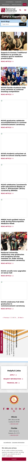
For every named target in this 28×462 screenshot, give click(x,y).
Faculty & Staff (18, 2)
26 (18, 317)
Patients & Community (16, 4)
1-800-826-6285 (14, 424)
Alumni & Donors (5, 4)
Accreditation (7, 442)
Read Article (6, 61)
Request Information (12, 379)
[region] (14, 454)
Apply (12, 375)
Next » (22, 317)
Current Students (9, 2)
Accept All (14, 459)
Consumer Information (18, 442)
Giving (24, 4)
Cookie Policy (9, 456)
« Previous (6, 317)
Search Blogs (5, 21)
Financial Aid (12, 383)
